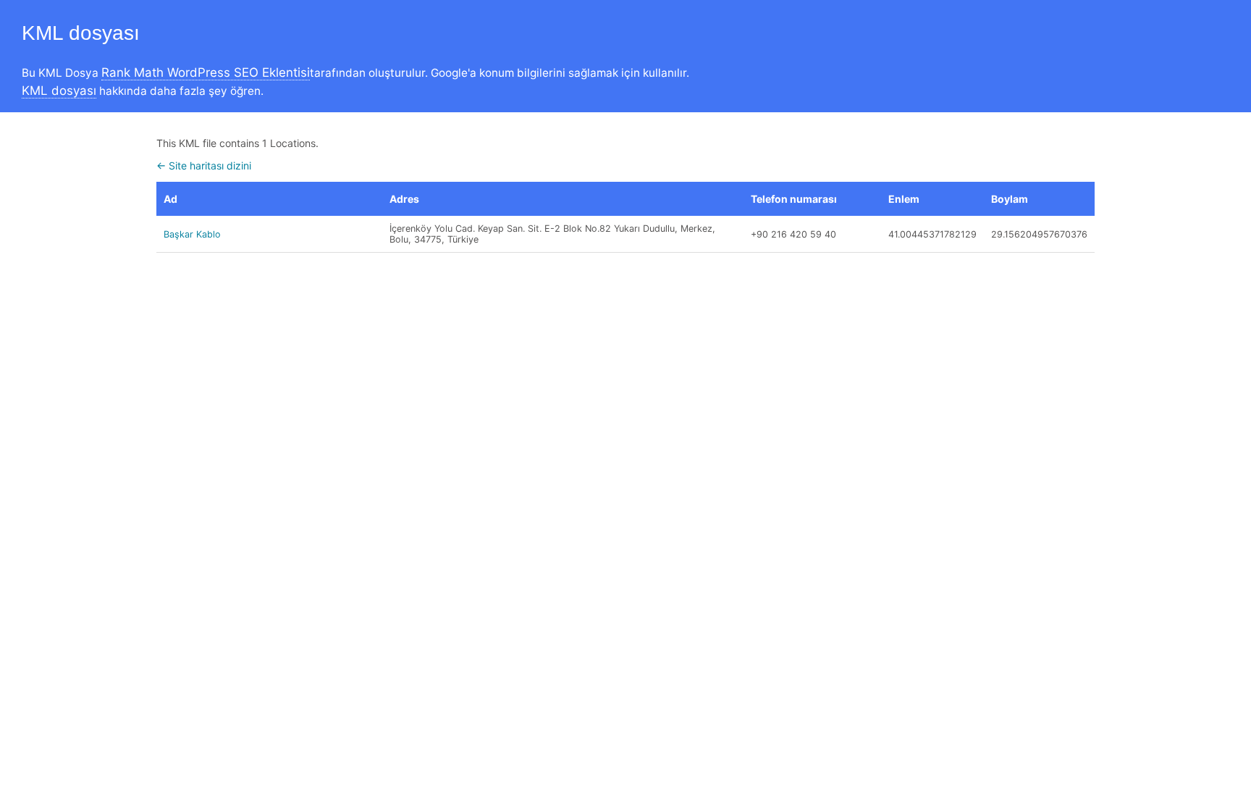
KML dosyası (59, 90)
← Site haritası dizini (203, 165)
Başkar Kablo (192, 234)
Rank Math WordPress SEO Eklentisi (205, 72)
